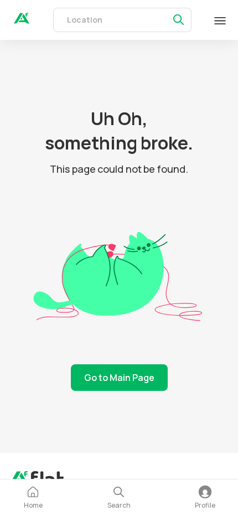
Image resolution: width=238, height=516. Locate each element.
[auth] (21, 20)
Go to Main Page (119, 377)
